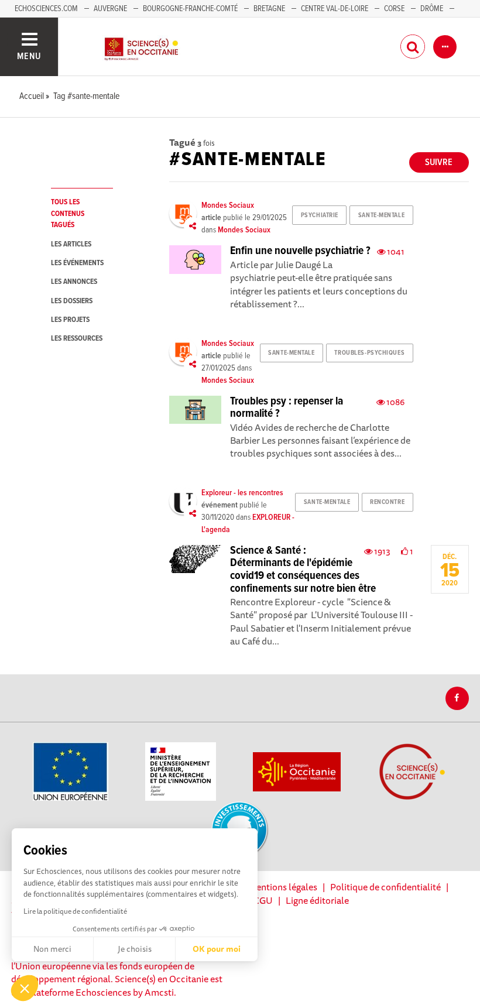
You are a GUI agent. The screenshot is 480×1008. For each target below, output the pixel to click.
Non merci (52, 948)
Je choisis (135, 948)
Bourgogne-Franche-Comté (190, 9)
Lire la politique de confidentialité (75, 911)
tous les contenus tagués (67, 213)
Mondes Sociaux (227, 205)
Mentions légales (282, 886)
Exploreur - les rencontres (242, 493)
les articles (71, 244)
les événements (77, 263)
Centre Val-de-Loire (334, 9)
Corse (394, 9)
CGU (263, 900)
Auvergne (110, 9)
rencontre (387, 502)
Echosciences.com (46, 9)
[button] (25, 988)
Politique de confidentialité (385, 886)
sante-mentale (381, 215)
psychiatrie (319, 215)
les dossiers (71, 301)
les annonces (74, 282)
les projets (70, 320)
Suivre (438, 162)
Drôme (431, 9)
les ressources (76, 339)
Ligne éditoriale (317, 900)
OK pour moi (217, 948)
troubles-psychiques (369, 353)
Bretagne (269, 9)
